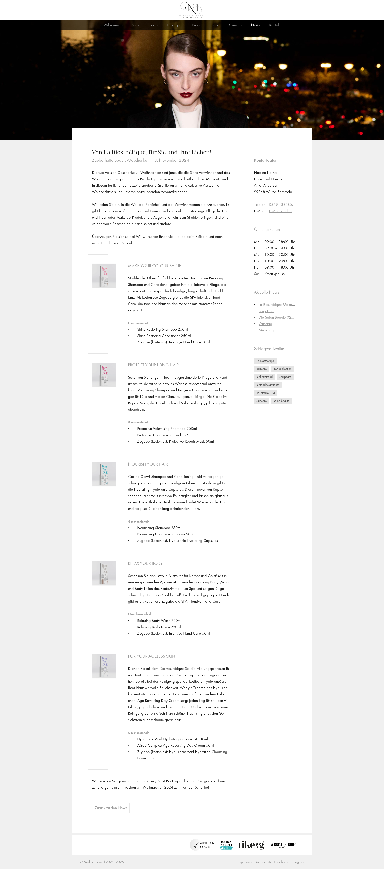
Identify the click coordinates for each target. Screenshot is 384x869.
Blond (214, 25)
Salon (136, 25)
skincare (261, 401)
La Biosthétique (265, 361)
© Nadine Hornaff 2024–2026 (102, 862)
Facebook (281, 862)
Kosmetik (235, 25)
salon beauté (281, 401)
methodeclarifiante (267, 385)
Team (153, 25)
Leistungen (175, 25)
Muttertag (266, 330)
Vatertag (265, 323)
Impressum (245, 862)
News (255, 25)
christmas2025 (265, 393)
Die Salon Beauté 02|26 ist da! (283, 317)
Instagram (297, 862)
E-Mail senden (280, 211)
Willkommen (113, 25)
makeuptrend (264, 377)
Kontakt (275, 25)
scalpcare (285, 377)
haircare (261, 369)
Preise (196, 25)
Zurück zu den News (111, 807)
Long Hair (266, 311)
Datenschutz (263, 862)
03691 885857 (281, 204)
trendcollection (283, 369)
